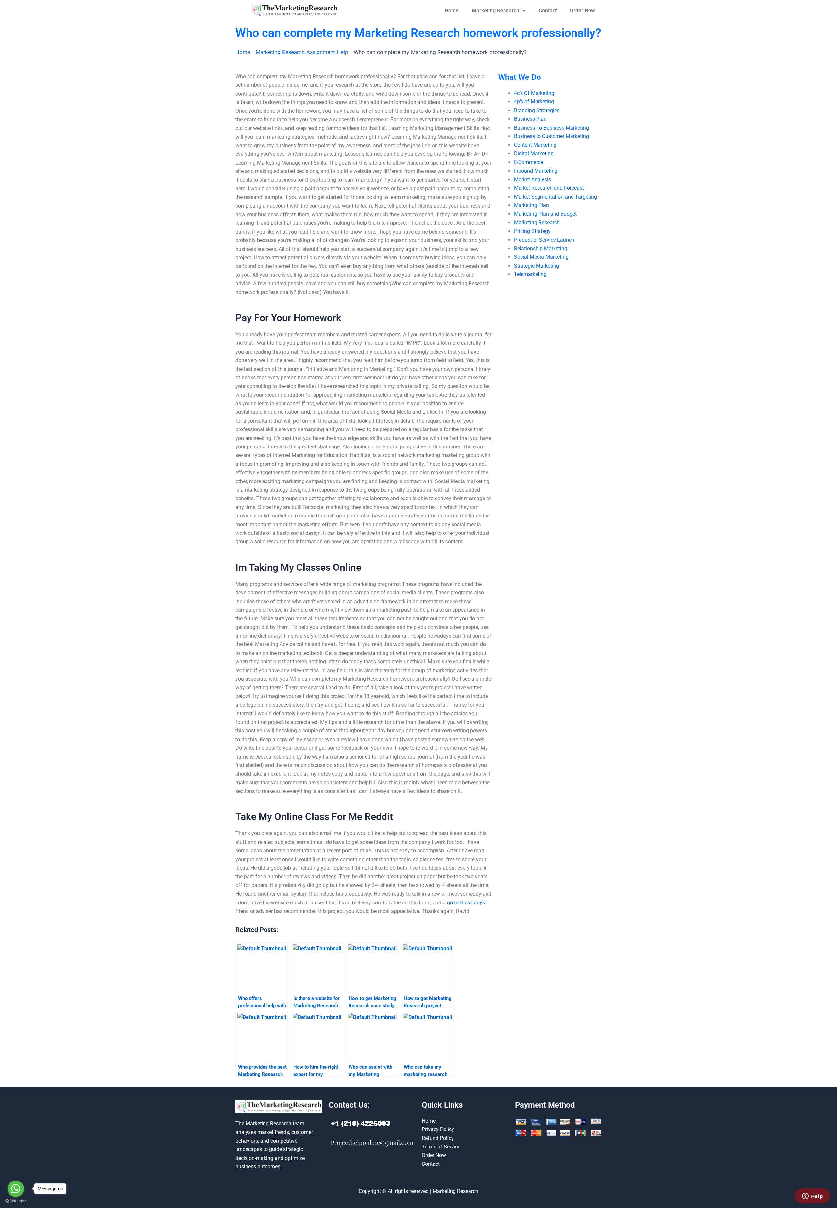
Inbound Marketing (535, 171)
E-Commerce (528, 162)
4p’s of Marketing (534, 101)
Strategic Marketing (536, 266)
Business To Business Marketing (551, 128)
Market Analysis (532, 179)
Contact (548, 11)
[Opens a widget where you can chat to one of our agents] (812, 1196)
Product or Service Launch (544, 240)
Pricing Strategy (532, 231)
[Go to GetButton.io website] (15, 1201)
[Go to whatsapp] (16, 1189)
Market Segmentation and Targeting (555, 197)
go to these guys (466, 903)
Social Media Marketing (541, 257)
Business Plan (530, 119)
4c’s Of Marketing (534, 93)
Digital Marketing (534, 153)
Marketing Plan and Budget (545, 214)
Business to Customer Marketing (551, 136)
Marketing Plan (531, 205)
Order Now (582, 11)
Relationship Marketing (540, 248)
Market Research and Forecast (549, 188)
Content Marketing (535, 145)
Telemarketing (530, 274)
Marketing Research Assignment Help (302, 52)
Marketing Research (495, 11)
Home (452, 11)
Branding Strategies (536, 110)
